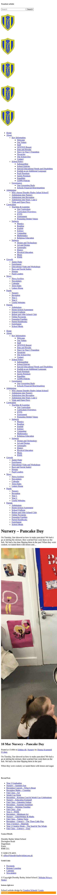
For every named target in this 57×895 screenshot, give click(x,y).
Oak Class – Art (13, 793)
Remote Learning (13, 868)
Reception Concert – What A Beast (21, 788)
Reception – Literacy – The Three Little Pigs (25, 821)
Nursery (30, 750)
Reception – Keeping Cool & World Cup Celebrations (29, 797)
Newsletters (11, 873)
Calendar (10, 871)
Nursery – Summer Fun (16, 785)
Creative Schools (30, 890)
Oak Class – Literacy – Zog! (18, 828)
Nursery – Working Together (18, 807)
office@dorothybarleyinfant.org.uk (18, 855)
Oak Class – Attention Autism (18, 802)
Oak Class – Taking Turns (17, 819)
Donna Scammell (44, 750)
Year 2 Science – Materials (17, 824)
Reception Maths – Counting (18, 790)
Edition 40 (22, 750)
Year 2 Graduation (14, 783)
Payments (10, 866)
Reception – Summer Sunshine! (19, 805)
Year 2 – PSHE (12, 812)
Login (41, 890)
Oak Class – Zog (13, 809)
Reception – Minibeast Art (17, 814)
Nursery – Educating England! (19, 800)
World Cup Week (13, 795)
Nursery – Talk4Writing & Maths (20, 816)
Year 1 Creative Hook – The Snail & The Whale (26, 826)
